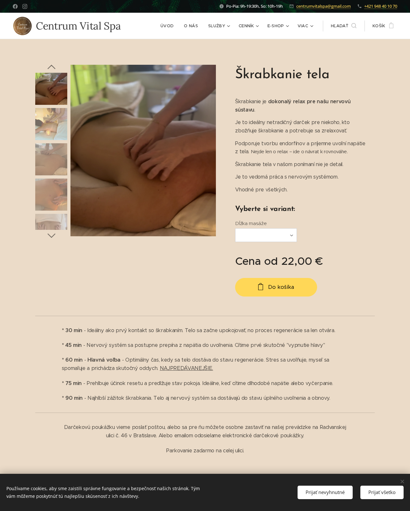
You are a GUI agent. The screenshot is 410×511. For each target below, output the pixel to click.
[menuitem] (169, 26)
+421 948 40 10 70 (380, 6)
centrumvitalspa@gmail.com (323, 6)
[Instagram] (25, 6)
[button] (344, 26)
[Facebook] (15, 6)
